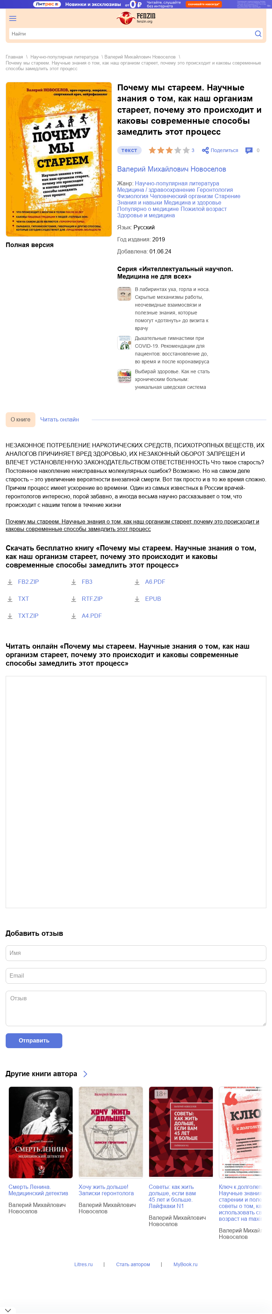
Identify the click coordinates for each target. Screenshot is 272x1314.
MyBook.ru (186, 1264)
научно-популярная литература (64, 57)
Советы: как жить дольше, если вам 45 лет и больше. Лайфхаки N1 (172, 1196)
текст (129, 150)
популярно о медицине (148, 209)
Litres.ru (83, 1264)
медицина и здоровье (192, 203)
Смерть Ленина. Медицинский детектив (38, 1190)
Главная (14, 57)
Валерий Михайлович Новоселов (140, 57)
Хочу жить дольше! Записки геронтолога (106, 1190)
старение (227, 196)
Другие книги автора (41, 1074)
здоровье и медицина (146, 215)
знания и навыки (139, 203)
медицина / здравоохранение (156, 190)
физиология (132, 196)
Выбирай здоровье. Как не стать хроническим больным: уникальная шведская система (172, 379)
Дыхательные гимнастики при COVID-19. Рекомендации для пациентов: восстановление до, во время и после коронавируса (172, 349)
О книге (20, 419)
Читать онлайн (59, 419)
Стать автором (133, 1264)
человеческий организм (181, 196)
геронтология (215, 190)
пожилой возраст (204, 209)
